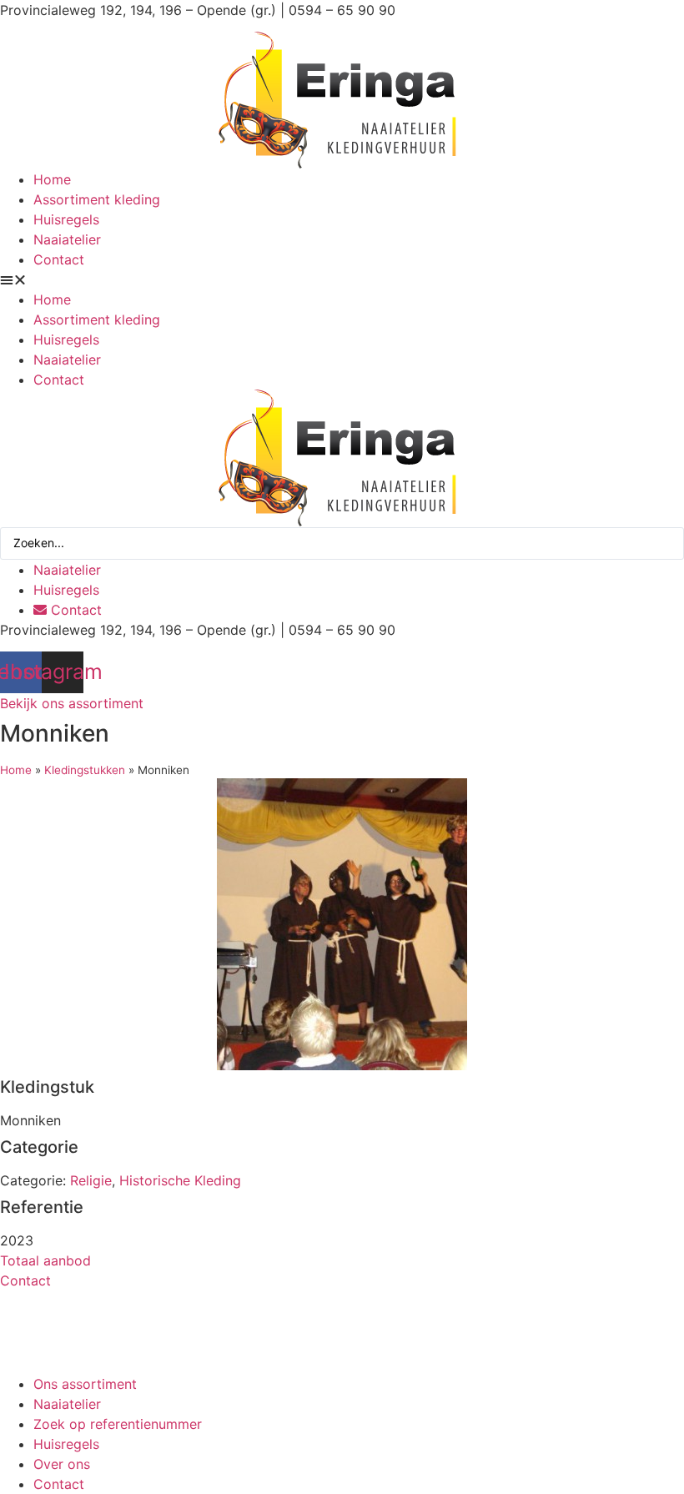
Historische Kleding (180, 1180)
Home (52, 179)
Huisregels (66, 219)
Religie (91, 1180)
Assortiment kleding (96, 199)
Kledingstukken (84, 770)
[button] (342, 279)
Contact (58, 259)
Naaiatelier (67, 239)
